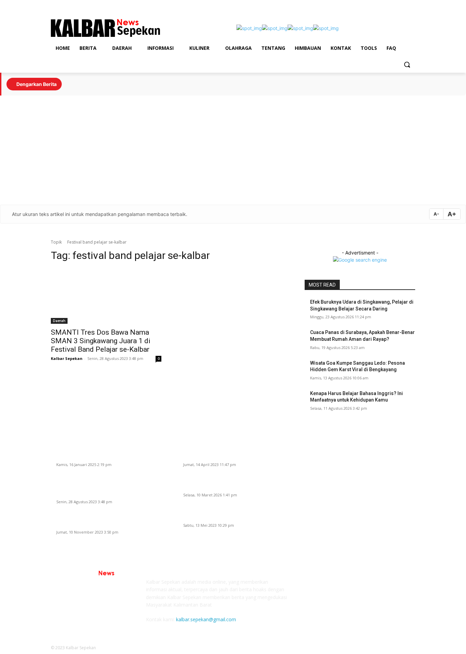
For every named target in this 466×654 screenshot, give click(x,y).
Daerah (59, 320)
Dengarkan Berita (36, 84)
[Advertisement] (233, 150)
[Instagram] (392, 5)
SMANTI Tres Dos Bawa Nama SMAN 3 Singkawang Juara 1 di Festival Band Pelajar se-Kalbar (100, 340)
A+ (452, 214)
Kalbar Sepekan (67, 358)
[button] (407, 64)
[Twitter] (411, 5)
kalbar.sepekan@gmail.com (206, 619)
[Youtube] (402, 5)
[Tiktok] (373, 5)
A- (436, 214)
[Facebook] (383, 5)
